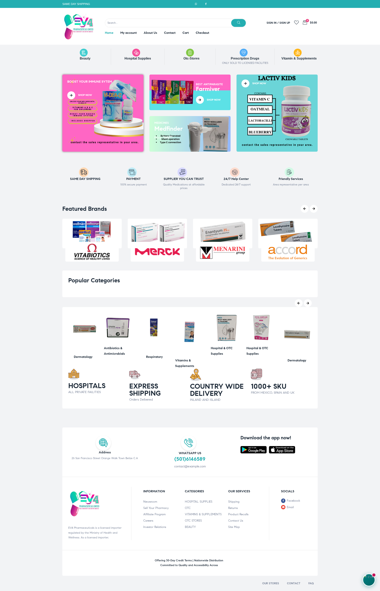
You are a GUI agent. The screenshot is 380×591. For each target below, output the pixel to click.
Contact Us (235, 520)
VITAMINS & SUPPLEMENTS (203, 514)
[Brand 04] (288, 252)
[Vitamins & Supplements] (190, 354)
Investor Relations (154, 527)
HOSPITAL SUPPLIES (198, 501)
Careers (148, 520)
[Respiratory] (154, 350)
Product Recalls (238, 514)
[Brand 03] (222, 252)
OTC (188, 508)
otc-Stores (191, 58)
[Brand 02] (157, 252)
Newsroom (150, 501)
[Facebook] (206, 4)
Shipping (233, 501)
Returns (233, 508)
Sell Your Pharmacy (156, 508)
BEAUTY (190, 527)
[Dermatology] (83, 350)
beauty (85, 58)
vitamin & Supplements (299, 58)
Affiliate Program (154, 514)
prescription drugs (245, 58)
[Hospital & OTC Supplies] (225, 341)
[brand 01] (92, 252)
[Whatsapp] (196, 4)
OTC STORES (193, 520)
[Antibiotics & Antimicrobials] (119, 341)
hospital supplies (137, 58)
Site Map (234, 527)
